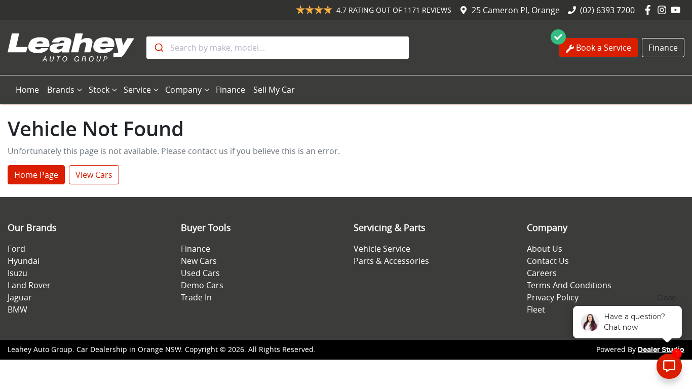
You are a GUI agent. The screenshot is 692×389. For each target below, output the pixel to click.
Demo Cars (202, 285)
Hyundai (24, 260)
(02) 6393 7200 (607, 10)
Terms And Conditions (569, 285)
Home (27, 89)
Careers (542, 273)
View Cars (93, 174)
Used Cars (200, 273)
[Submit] (158, 47)
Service (137, 89)
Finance (663, 47)
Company (183, 89)
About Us (544, 248)
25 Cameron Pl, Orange (516, 10)
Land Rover (29, 285)
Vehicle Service (382, 248)
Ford (16, 248)
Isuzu (17, 273)
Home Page (36, 174)
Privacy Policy (553, 297)
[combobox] (277, 47)
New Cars (199, 260)
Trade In (196, 297)
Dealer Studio (661, 350)
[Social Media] (650, 10)
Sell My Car (274, 89)
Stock (99, 89)
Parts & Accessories (391, 260)
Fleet (536, 309)
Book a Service (603, 47)
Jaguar (20, 297)
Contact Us (548, 260)
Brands (60, 89)
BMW (17, 309)
